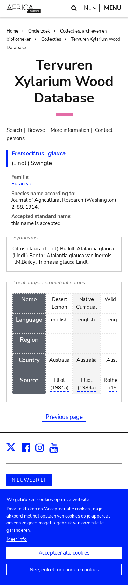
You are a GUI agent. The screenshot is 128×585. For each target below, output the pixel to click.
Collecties (51, 39)
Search (14, 130)
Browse (36, 130)
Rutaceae (21, 183)
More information (70, 130)
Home (12, 31)
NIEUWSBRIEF (29, 479)
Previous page (64, 417)
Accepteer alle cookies (64, 552)
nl (92, 8)
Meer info (16, 539)
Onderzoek (39, 31)
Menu (113, 8)
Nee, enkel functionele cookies (64, 569)
